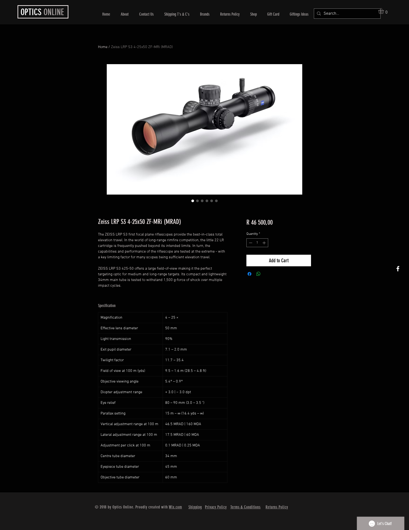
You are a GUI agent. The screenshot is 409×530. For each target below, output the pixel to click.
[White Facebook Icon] (397, 268)
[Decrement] (250, 243)
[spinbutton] (257, 243)
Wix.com (175, 507)
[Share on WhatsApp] (258, 274)
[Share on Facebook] (249, 274)
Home (102, 47)
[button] (384, 11)
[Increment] (264, 243)
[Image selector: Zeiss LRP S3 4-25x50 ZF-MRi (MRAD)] (192, 200)
